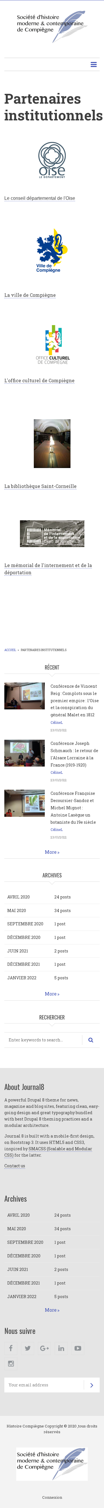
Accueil (10, 650)
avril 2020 (18, 897)
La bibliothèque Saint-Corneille (40, 486)
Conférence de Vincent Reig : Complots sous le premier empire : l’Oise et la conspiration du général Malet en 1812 (75, 700)
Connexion (52, 1497)
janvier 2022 (21, 978)
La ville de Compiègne (30, 295)
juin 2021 (17, 951)
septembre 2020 (25, 924)
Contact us (14, 1165)
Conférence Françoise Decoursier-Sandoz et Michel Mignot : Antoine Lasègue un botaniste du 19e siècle (73, 808)
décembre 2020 (23, 937)
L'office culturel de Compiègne (39, 380)
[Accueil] (52, 26)
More (51, 852)
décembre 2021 (23, 964)
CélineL (57, 722)
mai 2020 (16, 910)
